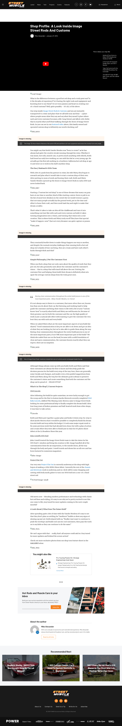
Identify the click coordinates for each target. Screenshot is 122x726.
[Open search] (76, 4)
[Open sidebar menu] (3, 4)
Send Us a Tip (60, 706)
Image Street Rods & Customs (55, 111)
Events (59, 4)
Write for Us (73, 706)
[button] (46, 64)
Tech (44, 4)
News (39, 4)
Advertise (84, 706)
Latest (32, 4)
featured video (58, 124)
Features (67, 4)
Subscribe (56, 607)
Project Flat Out (47, 465)
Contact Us (48, 706)
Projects (51, 4)
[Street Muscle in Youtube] (65, 701)
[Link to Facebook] (85, 4)
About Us (38, 706)
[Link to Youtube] (90, 4)
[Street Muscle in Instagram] (56, 701)
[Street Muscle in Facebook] (61, 701)
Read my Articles (48, 637)
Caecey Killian (60, 570)
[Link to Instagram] (81, 4)
